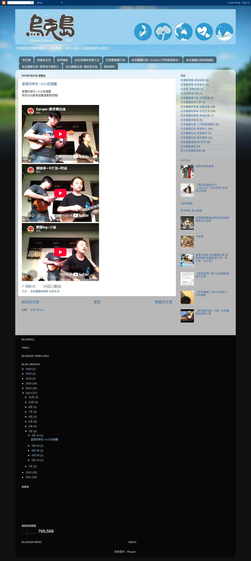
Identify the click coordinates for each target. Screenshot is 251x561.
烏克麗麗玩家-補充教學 (194, 137)
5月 (31, 421)
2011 (29, 477)
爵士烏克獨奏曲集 (191, 150)
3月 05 (36, 455)
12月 (32, 397)
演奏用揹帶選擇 (205, 166)
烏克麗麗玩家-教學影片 (194, 128)
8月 (31, 407)
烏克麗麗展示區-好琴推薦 (195, 98)
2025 (29, 369)
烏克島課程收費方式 (87, 60)
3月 (31, 431)
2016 (29, 378)
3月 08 (36, 450)
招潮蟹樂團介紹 (115, 60)
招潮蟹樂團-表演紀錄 (193, 80)
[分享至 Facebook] (56, 286)
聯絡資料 (109, 66)
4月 (31, 426)
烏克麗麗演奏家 (190, 120)
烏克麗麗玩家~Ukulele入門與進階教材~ (156, 60)
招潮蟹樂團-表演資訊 (193, 84)
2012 (29, 472)
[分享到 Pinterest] (59, 286)
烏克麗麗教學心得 (191, 102)
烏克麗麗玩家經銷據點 (200, 60)
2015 (29, 383)
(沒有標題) (187, 203)
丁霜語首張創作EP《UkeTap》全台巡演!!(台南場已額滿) (212, 188)
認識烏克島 (44, 60)
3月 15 (36, 435)
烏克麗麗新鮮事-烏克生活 (45, 291)
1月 (31, 466)
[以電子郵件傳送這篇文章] (45, 286)
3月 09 (36, 445)
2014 (29, 388)
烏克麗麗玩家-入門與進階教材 (198, 124)
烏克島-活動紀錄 (190, 89)
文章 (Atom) (37, 310)
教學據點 (62, 60)
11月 (32, 402)
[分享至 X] (52, 286)
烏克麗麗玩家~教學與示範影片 (40, 66)
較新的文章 (30, 302)
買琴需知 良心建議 (191, 210)
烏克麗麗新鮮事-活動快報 (195, 106)
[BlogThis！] (49, 286)
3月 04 (36, 460)
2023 (29, 373)
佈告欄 (26, 60)
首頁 (97, 302)
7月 (31, 411)
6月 (31, 416)
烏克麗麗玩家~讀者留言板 (82, 66)
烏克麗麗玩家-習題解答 (194, 133)
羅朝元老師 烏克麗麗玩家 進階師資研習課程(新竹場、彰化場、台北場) (212, 258)
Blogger (131, 551)
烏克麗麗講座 (188, 146)
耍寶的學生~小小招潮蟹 (39, 84)
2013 (29, 393)
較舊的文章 (163, 302)
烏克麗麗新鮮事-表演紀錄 (195, 115)
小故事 (199, 236)
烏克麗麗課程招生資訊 (193, 142)
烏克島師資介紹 (190, 93)
